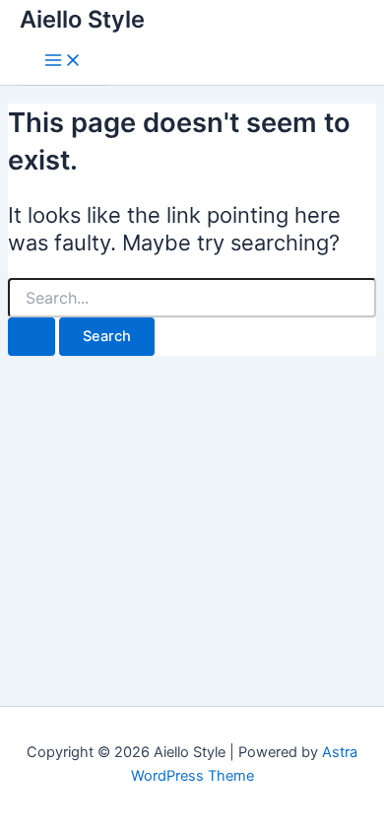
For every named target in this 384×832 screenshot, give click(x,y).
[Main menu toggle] (63, 61)
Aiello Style (82, 19)
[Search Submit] (31, 336)
